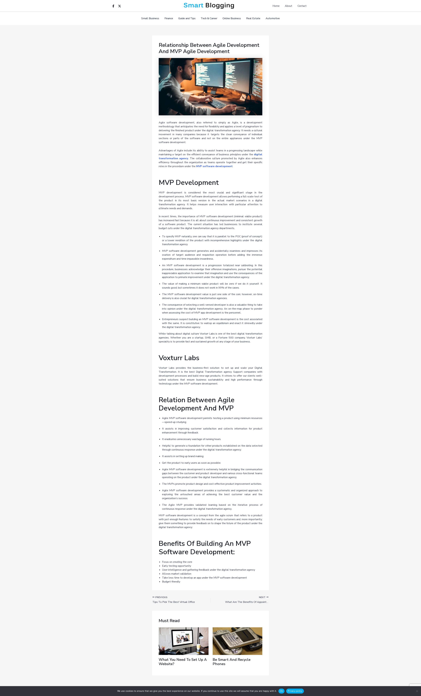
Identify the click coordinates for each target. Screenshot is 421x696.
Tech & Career (209, 18)
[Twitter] (119, 6)
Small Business (150, 18)
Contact (302, 6)
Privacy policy (295, 691)
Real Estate (253, 18)
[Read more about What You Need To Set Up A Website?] (184, 641)
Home (276, 6)
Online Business (232, 18)
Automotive (273, 18)
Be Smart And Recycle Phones (231, 661)
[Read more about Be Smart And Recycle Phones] (237, 641)
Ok (281, 691)
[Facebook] (113, 6)
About (288, 6)
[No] (417, 691)
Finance (168, 18)
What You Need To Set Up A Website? (183, 661)
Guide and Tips (187, 18)
